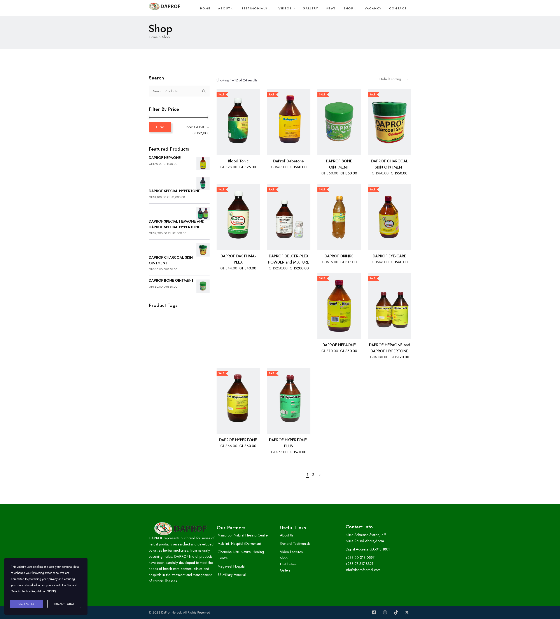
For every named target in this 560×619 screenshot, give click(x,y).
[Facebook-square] (374, 612)
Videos (285, 8)
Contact (398, 8)
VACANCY (373, 8)
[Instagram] (385, 612)
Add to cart (238, 147)
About (224, 8)
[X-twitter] (406, 612)
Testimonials (255, 8)
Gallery (310, 8)
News (331, 8)
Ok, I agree (27, 604)
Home (205, 8)
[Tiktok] (396, 612)
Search (204, 91)
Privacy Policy (64, 604)
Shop (349, 8)
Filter (160, 127)
